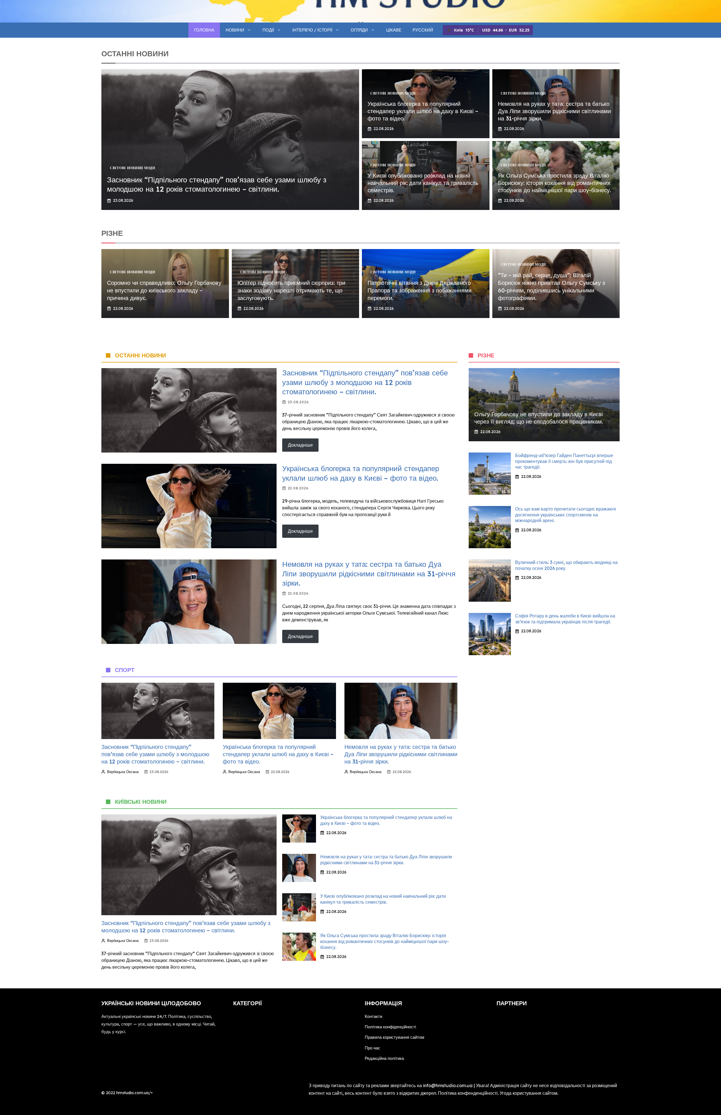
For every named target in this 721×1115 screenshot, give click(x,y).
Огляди (359, 30)
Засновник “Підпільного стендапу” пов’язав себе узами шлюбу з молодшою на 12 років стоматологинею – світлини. (216, 184)
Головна (204, 30)
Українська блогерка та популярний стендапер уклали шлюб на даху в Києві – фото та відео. (423, 111)
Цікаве (393, 30)
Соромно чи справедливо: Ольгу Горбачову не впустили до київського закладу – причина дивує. (164, 290)
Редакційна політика (384, 1058)
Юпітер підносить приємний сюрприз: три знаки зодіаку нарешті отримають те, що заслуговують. (291, 290)
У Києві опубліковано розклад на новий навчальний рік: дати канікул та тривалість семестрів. (423, 183)
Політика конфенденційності (468, 1093)
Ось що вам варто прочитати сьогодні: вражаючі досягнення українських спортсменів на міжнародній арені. (565, 514)
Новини (235, 30)
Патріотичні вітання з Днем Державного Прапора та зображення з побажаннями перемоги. (419, 290)
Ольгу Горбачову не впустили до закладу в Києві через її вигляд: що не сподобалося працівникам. (538, 418)
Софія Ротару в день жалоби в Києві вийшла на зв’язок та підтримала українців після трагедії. (565, 618)
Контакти (373, 1016)
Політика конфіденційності (390, 1026)
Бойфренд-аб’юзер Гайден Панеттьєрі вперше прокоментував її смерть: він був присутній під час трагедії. (564, 461)
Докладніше (300, 445)
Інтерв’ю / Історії (312, 30)
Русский (423, 30)
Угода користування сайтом (528, 1093)
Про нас (372, 1048)
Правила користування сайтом (394, 1037)
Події (268, 30)
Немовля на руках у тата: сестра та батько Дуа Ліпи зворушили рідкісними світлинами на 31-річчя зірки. (554, 111)
